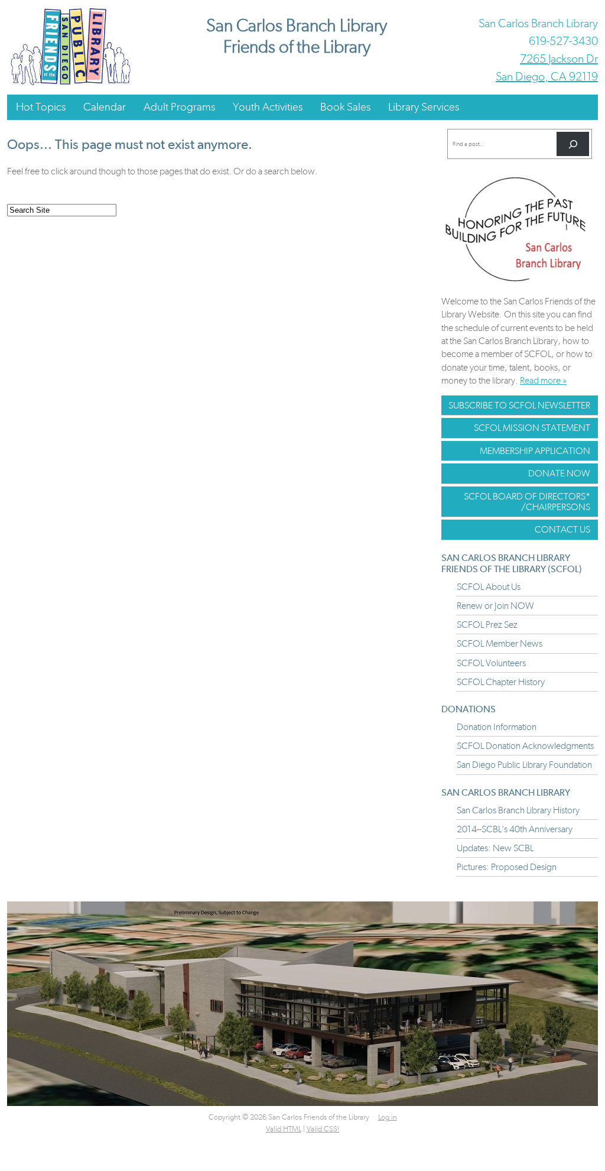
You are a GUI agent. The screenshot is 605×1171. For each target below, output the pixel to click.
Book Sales (345, 106)
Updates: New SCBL (495, 848)
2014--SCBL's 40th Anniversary (515, 829)
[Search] (573, 144)
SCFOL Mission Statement (532, 427)
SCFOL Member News (499, 643)
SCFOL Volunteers (491, 663)
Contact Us (562, 529)
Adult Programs (179, 106)
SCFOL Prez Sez (487, 624)
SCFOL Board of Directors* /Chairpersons (527, 501)
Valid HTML (283, 1128)
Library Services (423, 106)
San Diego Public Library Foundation (524, 764)
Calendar (104, 106)
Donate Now (559, 473)
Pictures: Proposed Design (507, 866)
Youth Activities (267, 106)
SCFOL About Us (489, 586)
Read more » (543, 380)
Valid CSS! (323, 1128)
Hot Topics (41, 106)
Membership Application (535, 450)
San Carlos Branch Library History (518, 810)
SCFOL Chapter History (501, 681)
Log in (387, 1116)
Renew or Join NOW (495, 605)
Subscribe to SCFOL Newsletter (519, 405)
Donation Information (496, 726)
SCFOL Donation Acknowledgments (525, 745)
